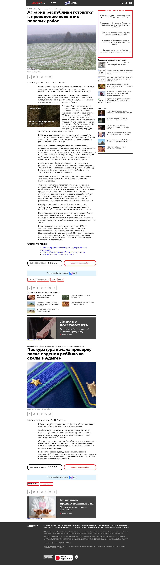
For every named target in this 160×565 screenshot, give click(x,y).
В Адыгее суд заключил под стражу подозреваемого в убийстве (115, 34)
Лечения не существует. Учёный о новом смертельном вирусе (118, 63)
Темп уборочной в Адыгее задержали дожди (45, 296)
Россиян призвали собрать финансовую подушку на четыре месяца (118, 127)
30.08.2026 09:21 (32, 346)
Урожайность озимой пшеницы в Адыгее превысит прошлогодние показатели (48, 304)
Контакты (76, 525)
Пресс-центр (66, 525)
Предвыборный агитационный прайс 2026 (88, 527)
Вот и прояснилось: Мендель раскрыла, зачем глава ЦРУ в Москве (119, 111)
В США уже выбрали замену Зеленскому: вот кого (116, 147)
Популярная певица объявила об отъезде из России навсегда (117, 119)
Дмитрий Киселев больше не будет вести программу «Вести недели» (119, 133)
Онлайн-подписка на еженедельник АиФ (113, 525)
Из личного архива (33, 72)
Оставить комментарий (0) (80, 263)
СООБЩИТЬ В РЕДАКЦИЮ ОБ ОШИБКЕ (117, 527)
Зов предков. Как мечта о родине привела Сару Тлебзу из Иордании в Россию (115, 42)
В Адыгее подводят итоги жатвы (57, 255)
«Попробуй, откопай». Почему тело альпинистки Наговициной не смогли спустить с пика (119, 93)
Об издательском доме (52, 525)
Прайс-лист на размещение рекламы (56, 527)
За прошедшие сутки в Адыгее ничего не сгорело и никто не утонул (115, 51)
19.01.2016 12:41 (31, 9)
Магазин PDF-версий (89, 525)
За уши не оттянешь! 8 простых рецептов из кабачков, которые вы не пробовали (120, 86)
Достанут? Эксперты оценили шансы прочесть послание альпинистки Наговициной (119, 79)
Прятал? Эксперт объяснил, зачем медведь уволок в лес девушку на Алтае (118, 100)
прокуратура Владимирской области (40, 409)
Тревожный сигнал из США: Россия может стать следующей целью (119, 140)
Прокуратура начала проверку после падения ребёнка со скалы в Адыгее (115, 16)
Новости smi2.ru (34, 340)
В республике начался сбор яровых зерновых (64, 252)
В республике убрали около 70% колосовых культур (48, 310)
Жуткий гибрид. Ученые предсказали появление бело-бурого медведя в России (120, 71)
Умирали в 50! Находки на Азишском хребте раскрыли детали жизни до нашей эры (115, 25)
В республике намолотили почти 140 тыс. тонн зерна (82, 303)
